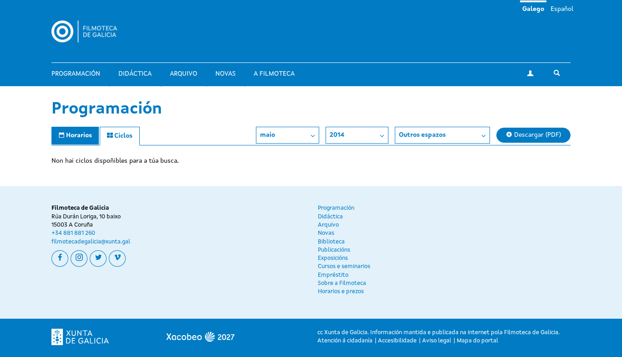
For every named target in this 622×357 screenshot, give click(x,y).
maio (267, 135)
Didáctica (135, 74)
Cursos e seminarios (344, 266)
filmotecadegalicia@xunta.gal (90, 242)
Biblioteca (331, 242)
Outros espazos (422, 135)
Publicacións (334, 250)
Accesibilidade (397, 341)
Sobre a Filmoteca (342, 283)
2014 (337, 135)
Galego (533, 9)
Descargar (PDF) (536, 135)
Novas (225, 74)
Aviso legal (436, 341)
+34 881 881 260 (73, 233)
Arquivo (183, 74)
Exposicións (333, 258)
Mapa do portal (477, 341)
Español (562, 9)
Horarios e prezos (341, 292)
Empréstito (333, 275)
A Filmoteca (274, 74)
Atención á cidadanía (344, 341)
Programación (75, 74)
